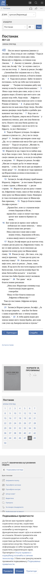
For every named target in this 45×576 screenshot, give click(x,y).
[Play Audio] (31, 8)
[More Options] (41, 8)
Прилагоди (31, 571)
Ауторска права (8, 345)
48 (4, 50)
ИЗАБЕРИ (7, 22)
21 (5, 307)
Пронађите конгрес (11, 489)
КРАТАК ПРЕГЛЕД (9, 404)
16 (3, 223)
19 (18, 260)
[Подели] (36, 8)
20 (14, 279)
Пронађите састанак (11, 485)
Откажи (19, 571)
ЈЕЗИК (4, 14)
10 (3, 151)
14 (11, 189)
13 (5, 179)
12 (15, 170)
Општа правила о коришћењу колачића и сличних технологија (17, 555)
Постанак (6, 8)
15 (18, 201)
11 (14, 160)
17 (5, 242)
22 (14, 317)
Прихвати (7, 571)
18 (10, 254)
